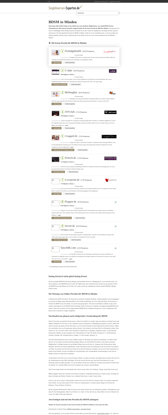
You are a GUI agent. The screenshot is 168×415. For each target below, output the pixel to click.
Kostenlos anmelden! (60, 84)
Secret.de (74, 225)
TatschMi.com (74, 247)
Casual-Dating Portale (103, 413)
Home (49, 1)
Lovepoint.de (76, 179)
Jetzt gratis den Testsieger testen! (64, 150)
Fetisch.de (74, 157)
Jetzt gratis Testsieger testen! (62, 218)
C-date (72, 70)
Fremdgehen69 (77, 51)
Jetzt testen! (57, 62)
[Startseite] (66, 7)
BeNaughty (75, 92)
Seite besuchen (70, 62)
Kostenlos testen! (59, 172)
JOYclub (74, 111)
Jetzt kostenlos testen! (60, 240)
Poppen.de (75, 201)
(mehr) (66, 125)
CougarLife (75, 136)
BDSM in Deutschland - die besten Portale (79, 409)
